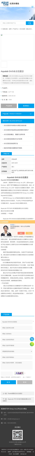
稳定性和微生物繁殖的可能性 (13, 148)
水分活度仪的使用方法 (11, 143)
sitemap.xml (23, 454)
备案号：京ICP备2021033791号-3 (16, 451)
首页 (10, 29)
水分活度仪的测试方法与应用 (13, 139)
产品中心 (15, 29)
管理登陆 (29, 451)
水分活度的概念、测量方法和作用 (14, 134)
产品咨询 (9, 106)
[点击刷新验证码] (19, 373)
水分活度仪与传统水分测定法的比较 (15, 125)
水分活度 (22, 29)
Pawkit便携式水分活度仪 (15, 393)
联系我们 (26, 106)
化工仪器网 (16, 454)
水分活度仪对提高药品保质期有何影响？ (16, 130)
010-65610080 (32, 339)
